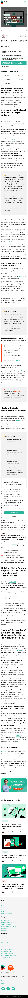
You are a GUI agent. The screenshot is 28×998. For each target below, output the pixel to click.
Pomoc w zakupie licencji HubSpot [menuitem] (10, 926)
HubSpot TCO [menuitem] (4, 930)
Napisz (3, 983)
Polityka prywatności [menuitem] (6, 913)
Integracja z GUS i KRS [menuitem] (6, 938)
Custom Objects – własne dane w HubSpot (11, 55)
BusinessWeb (18, 996)
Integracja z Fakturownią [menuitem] (7, 942)
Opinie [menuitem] (3, 907)
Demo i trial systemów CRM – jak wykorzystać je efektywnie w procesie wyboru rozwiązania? (13, 886)
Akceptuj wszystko (14, 512)
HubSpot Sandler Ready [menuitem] (7, 953)
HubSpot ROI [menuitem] (4, 928)
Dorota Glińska (8, 831)
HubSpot (22, 125)
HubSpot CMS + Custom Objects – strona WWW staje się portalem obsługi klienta (12, 59)
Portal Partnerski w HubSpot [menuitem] (8, 955)
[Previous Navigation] (2, 31)
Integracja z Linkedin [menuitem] (6, 936)
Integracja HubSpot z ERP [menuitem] (7, 922)
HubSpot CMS (12, 581)
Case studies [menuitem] (4, 909)
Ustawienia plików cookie (14, 509)
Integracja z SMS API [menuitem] (6, 940)
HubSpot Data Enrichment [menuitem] (8, 949)
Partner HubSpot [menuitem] (5, 903)
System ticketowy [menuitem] (5, 957)
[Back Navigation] (14, 31)
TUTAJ (12, 352)
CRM (16, 769)
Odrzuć (14, 516)
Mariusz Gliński (9, 37)
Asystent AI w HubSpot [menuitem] (7, 951)
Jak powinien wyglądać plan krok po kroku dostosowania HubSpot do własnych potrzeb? (12, 63)
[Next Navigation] (26, 31)
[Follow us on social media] (3, 988)
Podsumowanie (5, 66)
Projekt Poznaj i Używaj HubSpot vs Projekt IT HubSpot (12, 52)
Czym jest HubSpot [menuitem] (6, 920)
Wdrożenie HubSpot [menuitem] (6, 924)
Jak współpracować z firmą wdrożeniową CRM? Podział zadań (12, 826)
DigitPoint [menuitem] (3, 911)
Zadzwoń (4, 981)
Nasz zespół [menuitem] (4, 905)
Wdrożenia (6, 14)
